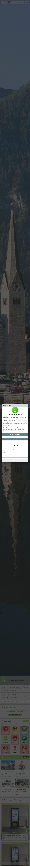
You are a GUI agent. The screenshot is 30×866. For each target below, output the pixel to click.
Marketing (6, 455)
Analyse (6, 452)
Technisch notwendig (9, 449)
